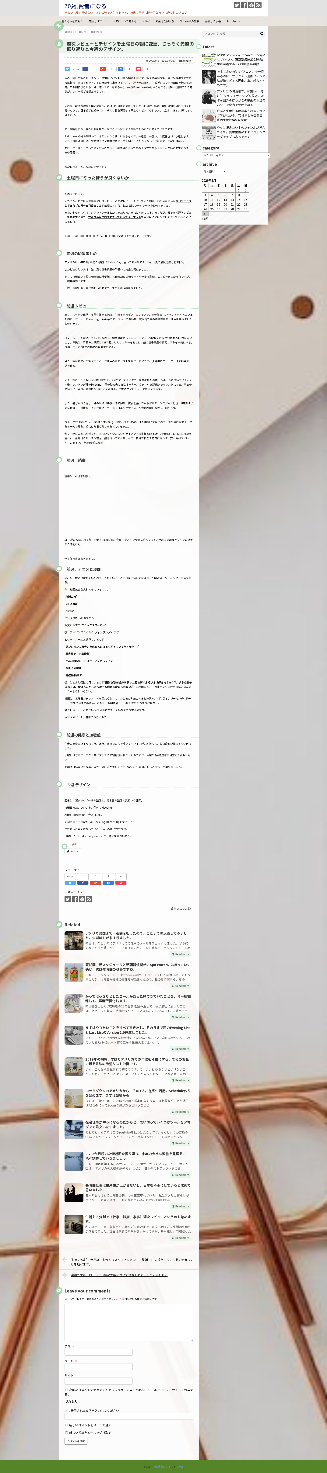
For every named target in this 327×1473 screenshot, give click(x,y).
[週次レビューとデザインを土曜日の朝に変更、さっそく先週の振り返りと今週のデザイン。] (121, 69)
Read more (182, 954)
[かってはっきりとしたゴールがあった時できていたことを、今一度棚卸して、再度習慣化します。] (74, 1003)
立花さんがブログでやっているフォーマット (114, 217)
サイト (69, 1375)
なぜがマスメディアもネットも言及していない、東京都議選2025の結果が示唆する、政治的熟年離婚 (241, 59)
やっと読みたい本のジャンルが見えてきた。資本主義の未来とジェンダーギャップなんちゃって (241, 132)
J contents (233, 21)
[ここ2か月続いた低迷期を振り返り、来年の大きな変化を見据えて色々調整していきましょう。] (74, 1161)
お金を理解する (165, 21)
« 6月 (205, 218)
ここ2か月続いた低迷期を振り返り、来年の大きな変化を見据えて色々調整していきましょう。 (135, 1156)
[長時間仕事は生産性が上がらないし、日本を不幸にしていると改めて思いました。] (74, 1192)
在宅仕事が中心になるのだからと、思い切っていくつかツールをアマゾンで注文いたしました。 (138, 1124)
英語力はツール (98, 21)
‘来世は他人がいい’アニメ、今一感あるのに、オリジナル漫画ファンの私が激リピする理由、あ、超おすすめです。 (241, 78)
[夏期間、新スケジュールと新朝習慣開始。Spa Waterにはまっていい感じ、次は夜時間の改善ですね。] (74, 972)
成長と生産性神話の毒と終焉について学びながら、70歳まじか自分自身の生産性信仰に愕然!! (241, 115)
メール (71, 1361)
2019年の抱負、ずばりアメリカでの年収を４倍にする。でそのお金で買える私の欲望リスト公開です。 (137, 1061)
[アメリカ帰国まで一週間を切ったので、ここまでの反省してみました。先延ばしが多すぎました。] (74, 940)
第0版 (180, 1466)
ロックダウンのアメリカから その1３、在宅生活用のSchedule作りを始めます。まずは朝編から (138, 1093)
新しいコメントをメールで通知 (90, 1425)
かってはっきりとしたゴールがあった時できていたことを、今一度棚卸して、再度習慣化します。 (138, 998)
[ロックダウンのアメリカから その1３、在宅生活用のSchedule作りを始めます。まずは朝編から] (74, 1098)
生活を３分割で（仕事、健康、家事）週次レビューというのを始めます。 (138, 1219)
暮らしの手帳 (213, 21)
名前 (69, 1346)
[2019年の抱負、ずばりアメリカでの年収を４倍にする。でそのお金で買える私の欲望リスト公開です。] (74, 1066)
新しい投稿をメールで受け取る (90, 1432)
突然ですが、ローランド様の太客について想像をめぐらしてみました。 (119, 1275)
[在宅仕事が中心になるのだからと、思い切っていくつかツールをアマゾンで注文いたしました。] (74, 1129)
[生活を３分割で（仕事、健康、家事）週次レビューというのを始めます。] (74, 1224)
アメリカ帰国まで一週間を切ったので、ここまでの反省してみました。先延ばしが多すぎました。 (136, 935)
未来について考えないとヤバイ (131, 21)
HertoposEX (182, 908)
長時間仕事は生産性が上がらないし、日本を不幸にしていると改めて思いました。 (138, 1187)
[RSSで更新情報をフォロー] (258, 5)
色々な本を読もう (72, 21)
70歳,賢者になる (86, 6)
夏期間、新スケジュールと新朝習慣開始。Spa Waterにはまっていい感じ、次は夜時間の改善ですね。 (138, 967)
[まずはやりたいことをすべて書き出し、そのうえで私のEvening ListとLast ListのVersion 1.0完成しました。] (74, 1035)
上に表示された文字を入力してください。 (93, 1410)
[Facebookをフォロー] (244, 5)
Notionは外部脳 (189, 21)
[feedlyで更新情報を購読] (251, 5)
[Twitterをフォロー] (237, 5)
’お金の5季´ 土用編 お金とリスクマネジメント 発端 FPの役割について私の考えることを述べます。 (132, 1261)
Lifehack (186, 60)
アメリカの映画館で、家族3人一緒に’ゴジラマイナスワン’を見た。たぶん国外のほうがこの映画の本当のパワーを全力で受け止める (241, 98)
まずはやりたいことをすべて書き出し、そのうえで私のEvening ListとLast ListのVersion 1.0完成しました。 (137, 1029)
